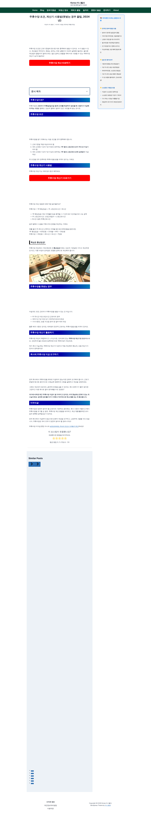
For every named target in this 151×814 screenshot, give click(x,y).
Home (35, 10)
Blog (42, 10)
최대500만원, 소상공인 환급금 (111, 70)
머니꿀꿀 (108, 805)
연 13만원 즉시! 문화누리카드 (111, 46)
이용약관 (50, 808)
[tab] (32, 770)
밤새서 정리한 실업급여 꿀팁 (110, 32)
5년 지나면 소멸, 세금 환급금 (110, 67)
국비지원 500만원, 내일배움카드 (112, 36)
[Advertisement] (59, 37)
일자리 (85, 10)
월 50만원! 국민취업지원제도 (111, 43)
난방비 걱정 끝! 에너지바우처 (111, 39)
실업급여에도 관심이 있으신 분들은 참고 (64, 426)
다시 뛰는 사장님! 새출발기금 (111, 98)
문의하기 (107, 10)
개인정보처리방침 (50, 805)
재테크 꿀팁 (75, 10)
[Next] (38, 464)
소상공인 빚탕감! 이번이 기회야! (111, 95)
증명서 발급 (96, 10)
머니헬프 (51, 24)
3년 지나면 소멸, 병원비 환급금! (111, 74)
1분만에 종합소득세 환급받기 (110, 64)
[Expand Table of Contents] (87, 91)
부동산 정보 (63, 10)
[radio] (53, 438)
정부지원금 (51, 10)
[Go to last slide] (32, 464)
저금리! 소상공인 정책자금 (110, 92)
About (116, 10)
